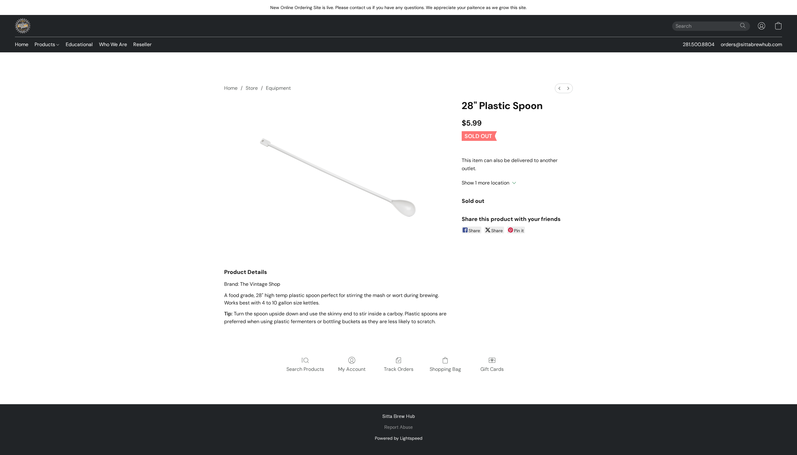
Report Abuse (398, 427)
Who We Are (113, 44)
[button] (23, 26)
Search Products (305, 369)
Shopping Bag (445, 369)
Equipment (278, 88)
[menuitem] (559, 88)
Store (252, 88)
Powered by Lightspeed (398, 438)
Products (45, 44)
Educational (79, 44)
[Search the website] (742, 25)
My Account (351, 369)
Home (21, 44)
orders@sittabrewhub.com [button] (751, 44)
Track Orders (398, 369)
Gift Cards (492, 369)
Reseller (142, 44)
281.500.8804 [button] (698, 44)
